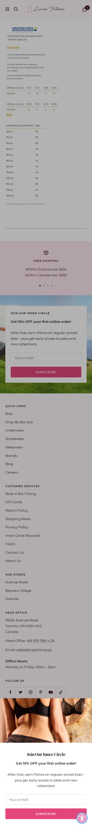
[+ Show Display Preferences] (82, 818)
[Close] (85, 705)
